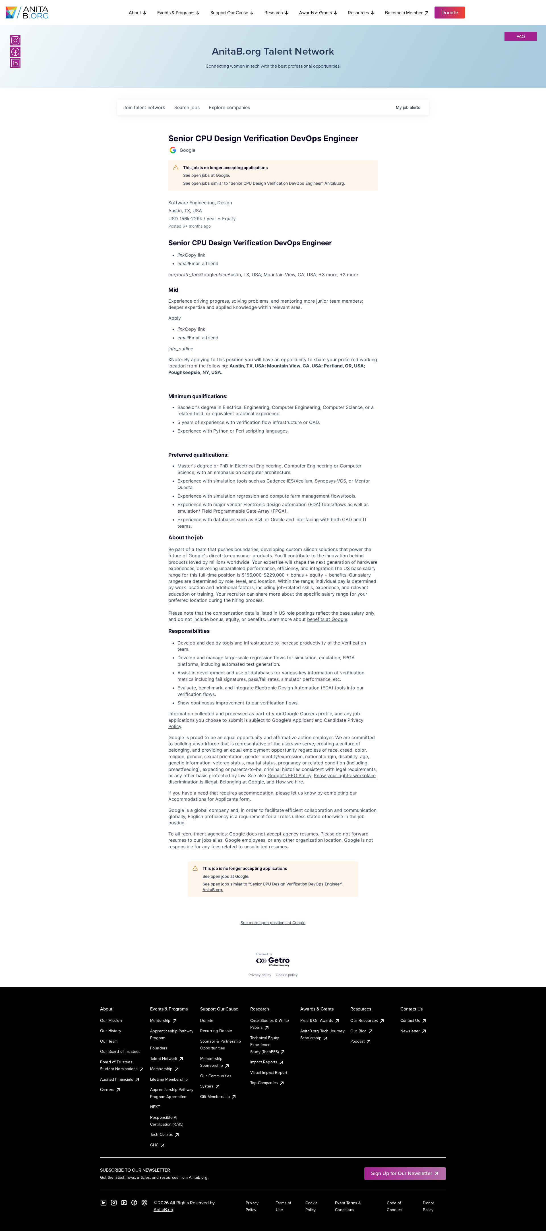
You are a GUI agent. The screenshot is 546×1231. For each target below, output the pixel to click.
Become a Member (404, 12)
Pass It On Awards (316, 1020)
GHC (154, 1145)
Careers (107, 1089)
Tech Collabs (161, 1134)
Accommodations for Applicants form (209, 799)
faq (520, 36)
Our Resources (364, 1020)
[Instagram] (15, 40)
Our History (110, 1031)
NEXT (155, 1107)
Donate (206, 1020)
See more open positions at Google (273, 922)
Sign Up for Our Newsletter (401, 1173)
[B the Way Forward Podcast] (144, 1202)
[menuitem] (277, 255)
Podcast (357, 1041)
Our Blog (358, 1031)
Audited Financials (116, 1079)
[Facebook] (15, 52)
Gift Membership (215, 1096)
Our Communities (215, 1076)
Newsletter (410, 1031)
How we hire (289, 782)
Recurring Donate (216, 1031)
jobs (187, 107)
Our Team (108, 1041)
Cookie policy (287, 975)
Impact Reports (263, 1062)
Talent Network (163, 1058)
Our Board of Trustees (120, 1051)
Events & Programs (175, 12)
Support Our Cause (229, 12)
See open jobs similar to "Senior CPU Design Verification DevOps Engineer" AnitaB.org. (264, 183)
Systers (207, 1086)
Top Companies (264, 1083)
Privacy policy (260, 975)
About (135, 12)
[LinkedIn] (15, 63)
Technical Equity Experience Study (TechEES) (264, 1045)
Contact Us (410, 1020)
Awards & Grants (315, 12)
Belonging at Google (242, 782)
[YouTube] (124, 1202)
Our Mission (111, 1020)
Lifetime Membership (169, 1079)
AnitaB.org (164, 1209)
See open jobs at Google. (206, 175)
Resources (358, 12)
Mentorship (160, 1020)
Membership (161, 1069)
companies (229, 107)
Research (273, 12)
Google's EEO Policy (289, 775)
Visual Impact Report (268, 1072)
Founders (158, 1048)
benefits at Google (327, 619)
